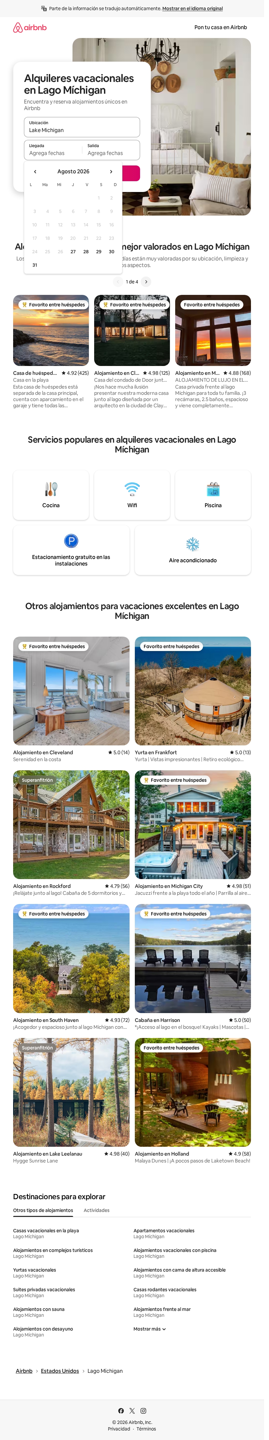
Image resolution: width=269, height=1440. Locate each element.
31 (34, 265)
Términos (146, 1429)
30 (111, 252)
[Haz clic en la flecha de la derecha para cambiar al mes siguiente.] (111, 172)
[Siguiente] (146, 282)
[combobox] (82, 130)
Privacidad (119, 1429)
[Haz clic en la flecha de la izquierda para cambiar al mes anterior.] (35, 172)
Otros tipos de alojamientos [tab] (43, 1210)
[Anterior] (118, 282)
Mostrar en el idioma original (192, 8)
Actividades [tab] (97, 1210)
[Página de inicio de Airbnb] (30, 27)
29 (98, 252)
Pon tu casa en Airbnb (221, 27)
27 (73, 252)
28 (86, 252)
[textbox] (53, 153)
